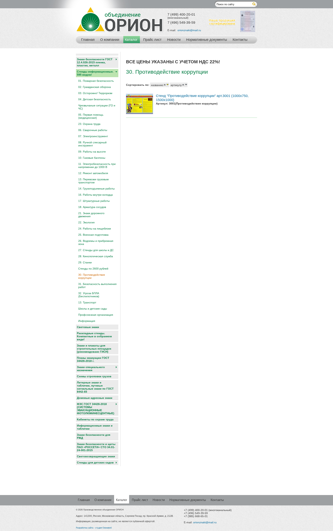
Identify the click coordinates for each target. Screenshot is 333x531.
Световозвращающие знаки (96, 456)
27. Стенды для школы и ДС (96, 250)
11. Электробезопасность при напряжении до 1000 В (97, 165)
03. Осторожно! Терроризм (95, 93)
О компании (109, 40)
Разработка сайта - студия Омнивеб (94, 528)
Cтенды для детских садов (95, 462)
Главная (88, 40)
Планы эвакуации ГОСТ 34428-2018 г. (93, 359)
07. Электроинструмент (93, 136)
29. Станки (85, 262)
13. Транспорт (87, 302)
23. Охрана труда (89, 123)
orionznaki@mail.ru (189, 30)
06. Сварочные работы (92, 130)
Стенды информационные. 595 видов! (95, 73)
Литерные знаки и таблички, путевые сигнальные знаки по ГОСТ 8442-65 (95, 387)
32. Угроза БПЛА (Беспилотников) (88, 295)
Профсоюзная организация (95, 314)
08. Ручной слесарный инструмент (92, 144)
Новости (174, 40)
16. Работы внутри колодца (95, 194)
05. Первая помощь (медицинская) (90, 116)
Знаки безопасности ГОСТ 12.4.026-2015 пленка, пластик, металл (95, 62)
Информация (86, 320)
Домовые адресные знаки (94, 397)
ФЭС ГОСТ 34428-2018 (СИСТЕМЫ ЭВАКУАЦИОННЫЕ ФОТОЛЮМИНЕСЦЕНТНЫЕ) (95, 408)
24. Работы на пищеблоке (94, 228)
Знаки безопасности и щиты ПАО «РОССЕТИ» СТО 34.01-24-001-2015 (96, 447)
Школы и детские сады (92, 308)
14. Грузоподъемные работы (96, 188)
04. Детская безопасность (94, 99)
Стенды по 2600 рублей (93, 268)
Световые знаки (88, 327)
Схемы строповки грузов (94, 376)
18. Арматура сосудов (92, 207)
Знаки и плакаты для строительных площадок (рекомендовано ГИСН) (94, 348)
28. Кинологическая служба (95, 256)
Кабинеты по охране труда (95, 419)
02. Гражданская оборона (94, 86)
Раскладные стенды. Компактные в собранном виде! (94, 336)
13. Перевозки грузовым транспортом (93, 181)
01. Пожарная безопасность (96, 80)
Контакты (240, 40)
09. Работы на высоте (92, 151)
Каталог (131, 40)
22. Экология (86, 222)
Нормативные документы (206, 40)
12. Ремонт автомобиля (93, 173)
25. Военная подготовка (93, 234)
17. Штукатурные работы (94, 200)
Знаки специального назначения (91, 369)
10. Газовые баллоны (91, 157)
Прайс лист (152, 40)
